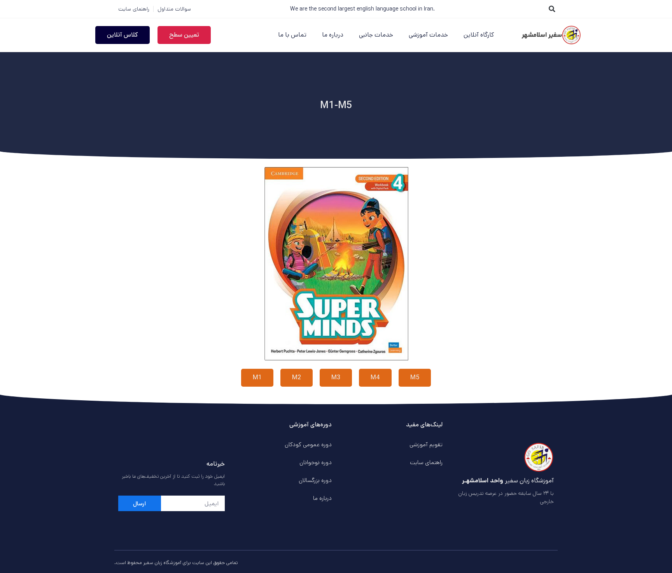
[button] (552, 9)
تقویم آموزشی (426, 444)
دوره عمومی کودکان (308, 444)
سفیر (148, 562)
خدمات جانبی (376, 34)
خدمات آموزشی (428, 34)
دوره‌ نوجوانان (315, 462)
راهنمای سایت (133, 9)
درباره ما (332, 34)
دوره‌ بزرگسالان (315, 480)
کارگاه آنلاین (479, 34)
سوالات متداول (174, 9)
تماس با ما (292, 34)
